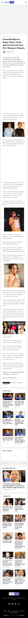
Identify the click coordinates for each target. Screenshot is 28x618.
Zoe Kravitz (5, 384)
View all (23, 390)
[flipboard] (12, 604)
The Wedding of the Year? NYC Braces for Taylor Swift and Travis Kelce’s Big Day (8, 421)
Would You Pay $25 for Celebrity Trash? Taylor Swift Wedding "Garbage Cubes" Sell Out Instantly (8, 404)
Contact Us (22, 611)
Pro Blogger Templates (14, 615)
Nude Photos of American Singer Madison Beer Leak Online (19, 508)
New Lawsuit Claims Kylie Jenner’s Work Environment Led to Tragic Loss (19, 403)
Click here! (15, 374)
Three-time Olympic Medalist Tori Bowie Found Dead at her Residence (7, 525)
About (9, 611)
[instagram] (19, 604)
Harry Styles (20, 382)
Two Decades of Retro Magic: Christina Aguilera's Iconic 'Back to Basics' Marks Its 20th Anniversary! (13, 485)
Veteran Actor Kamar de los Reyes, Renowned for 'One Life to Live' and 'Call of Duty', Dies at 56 (8, 563)
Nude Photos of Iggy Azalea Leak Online (7, 541)
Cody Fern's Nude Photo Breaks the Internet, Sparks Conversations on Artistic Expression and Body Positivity (20, 544)
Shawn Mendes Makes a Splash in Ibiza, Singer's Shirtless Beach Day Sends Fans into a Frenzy (8, 580)
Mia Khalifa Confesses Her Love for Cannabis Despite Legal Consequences (8, 508)
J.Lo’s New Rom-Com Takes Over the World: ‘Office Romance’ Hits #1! (8, 439)
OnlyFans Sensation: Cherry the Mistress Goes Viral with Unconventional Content (19, 526)
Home (4, 36)
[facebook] (9, 604)
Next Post (24, 463)
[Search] (26, 2)
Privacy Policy (15, 611)
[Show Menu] (2, 2)
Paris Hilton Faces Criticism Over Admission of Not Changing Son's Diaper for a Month (20, 563)
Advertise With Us (14, 612)
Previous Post (5, 463)
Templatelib (21, 615)
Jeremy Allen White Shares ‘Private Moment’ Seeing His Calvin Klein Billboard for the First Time (20, 440)
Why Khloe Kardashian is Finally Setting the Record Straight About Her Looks (20, 422)
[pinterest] (15, 604)
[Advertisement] (14, 19)
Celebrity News (9, 36)
